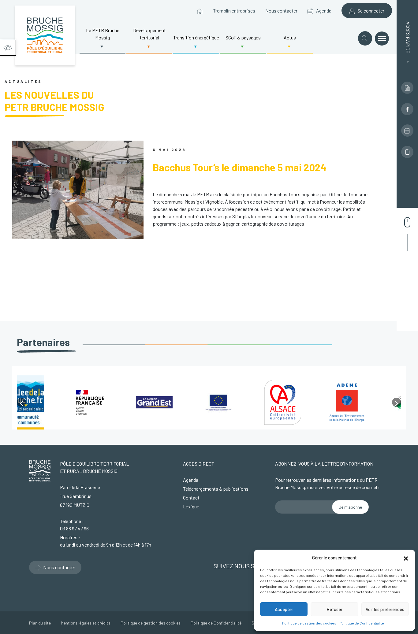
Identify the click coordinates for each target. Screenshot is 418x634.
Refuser (334, 609)
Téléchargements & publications (215, 489)
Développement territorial (149, 33)
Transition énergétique (196, 37)
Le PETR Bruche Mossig (102, 33)
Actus (290, 37)
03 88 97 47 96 (74, 528)
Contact (191, 497)
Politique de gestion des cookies (309, 623)
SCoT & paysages (243, 37)
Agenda (322, 10)
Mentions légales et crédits (85, 622)
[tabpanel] (49, 402)
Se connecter (369, 10)
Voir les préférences (385, 609)
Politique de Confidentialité (361, 623)
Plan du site (40, 622)
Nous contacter (281, 10)
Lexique (191, 506)
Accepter (284, 609)
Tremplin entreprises (234, 10)
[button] (8, 48)
